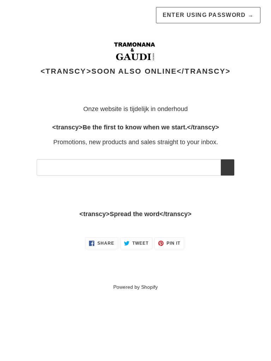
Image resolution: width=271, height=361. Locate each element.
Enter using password (208, 15)
